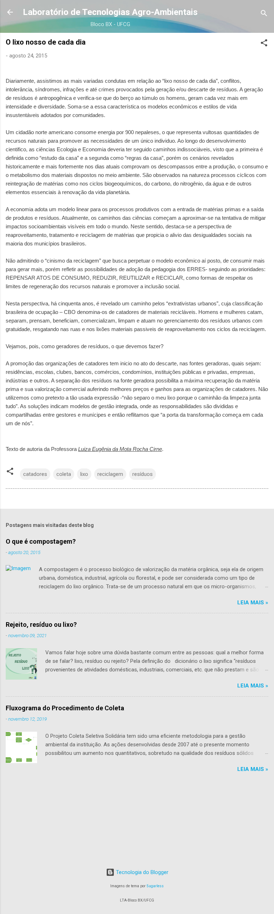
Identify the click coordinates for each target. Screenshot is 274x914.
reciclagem (110, 474)
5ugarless (155, 886)
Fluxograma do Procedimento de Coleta (65, 708)
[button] (264, 44)
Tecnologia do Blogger (141, 872)
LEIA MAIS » (252, 602)
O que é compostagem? (41, 541)
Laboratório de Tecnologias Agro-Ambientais (110, 12)
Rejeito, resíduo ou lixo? (41, 624)
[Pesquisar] (264, 14)
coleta (63, 474)
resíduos (142, 474)
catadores (35, 474)
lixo (84, 474)
